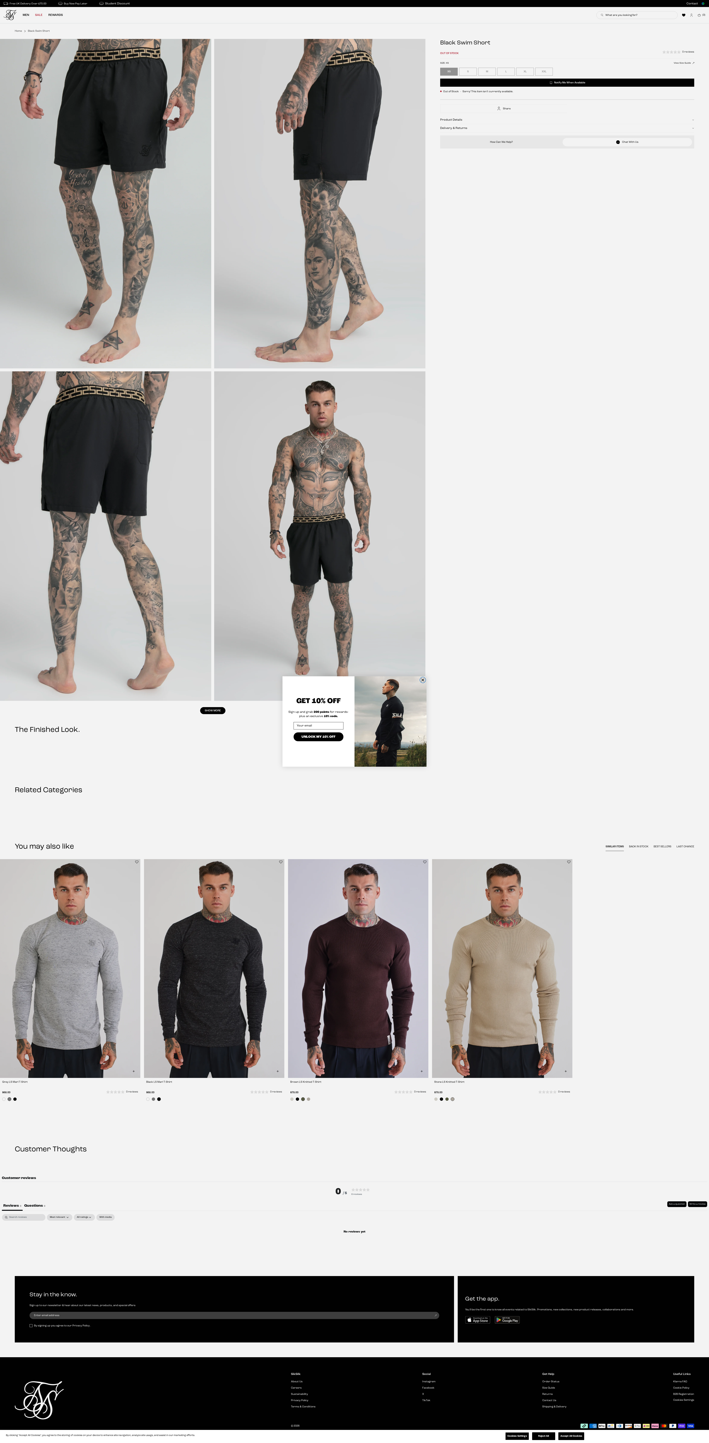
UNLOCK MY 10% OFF (318, 737)
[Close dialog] (423, 680)
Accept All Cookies (571, 1436)
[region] (354, 1436)
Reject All (543, 1436)
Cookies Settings (517, 1436)
